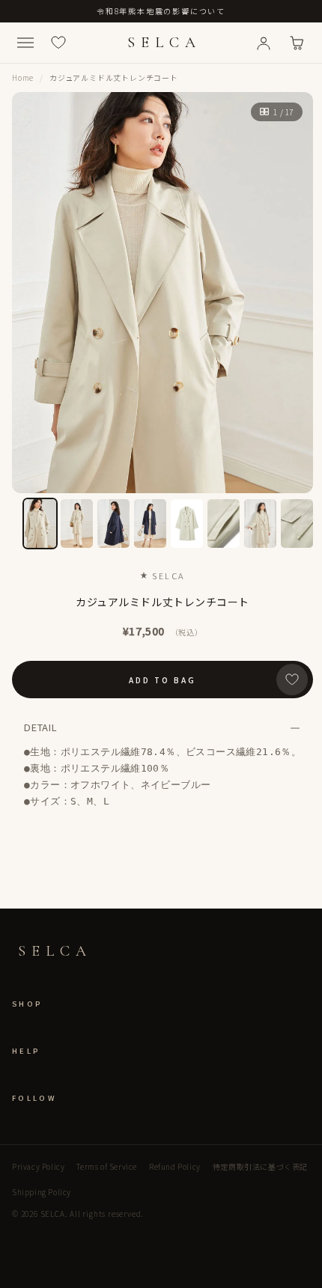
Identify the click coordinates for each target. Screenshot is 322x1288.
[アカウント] (263, 42)
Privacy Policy (38, 1166)
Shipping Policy (41, 1191)
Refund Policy (175, 1166)
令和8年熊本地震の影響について (161, 10)
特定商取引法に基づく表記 (260, 1166)
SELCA (164, 43)
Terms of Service (106, 1166)
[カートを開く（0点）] (296, 42)
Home (23, 77)
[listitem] (40, 523)
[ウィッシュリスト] (58, 42)
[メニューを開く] (25, 42)
